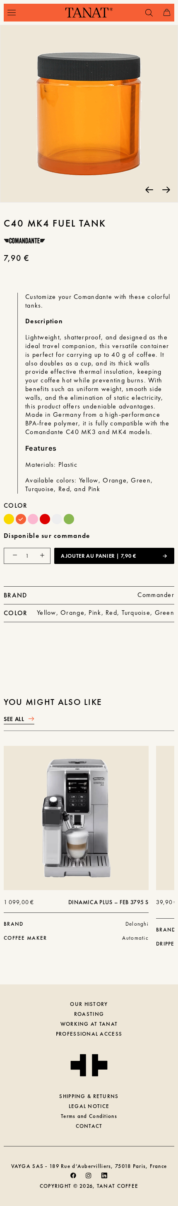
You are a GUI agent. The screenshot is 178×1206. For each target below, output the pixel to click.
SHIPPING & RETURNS (88, 1096)
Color (15, 506)
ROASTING (89, 1013)
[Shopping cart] (163, 13)
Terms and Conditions (89, 1116)
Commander (155, 594)
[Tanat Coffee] (89, 12)
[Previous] (149, 189)
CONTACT (89, 1126)
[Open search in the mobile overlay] (145, 12)
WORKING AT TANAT (89, 1023)
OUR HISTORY (89, 1004)
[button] (11, 12)
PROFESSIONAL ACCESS (89, 1033)
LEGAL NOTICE (89, 1106)
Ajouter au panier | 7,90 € (98, 555)
